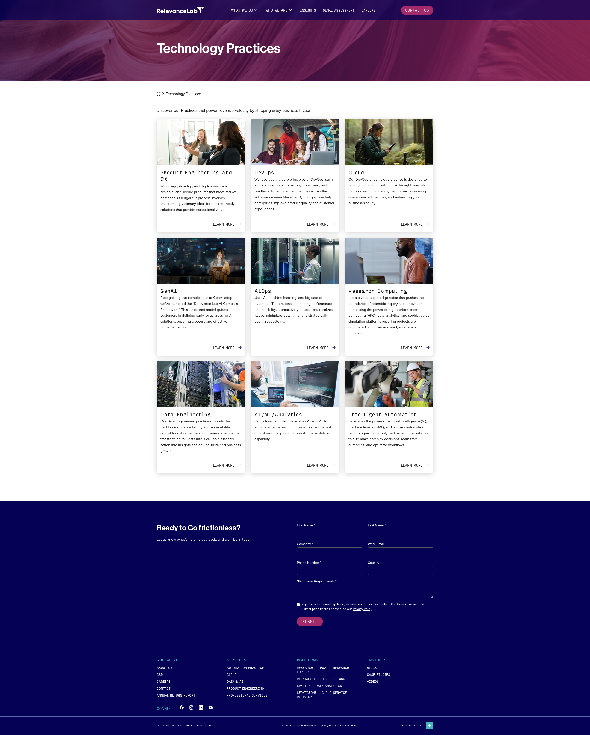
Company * (305, 544)
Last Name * (377, 525)
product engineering (245, 688)
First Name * (306, 525)
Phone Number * (309, 562)
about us (164, 667)
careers (368, 10)
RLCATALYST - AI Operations (321, 678)
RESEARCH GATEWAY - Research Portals (323, 669)
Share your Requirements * (316, 581)
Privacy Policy (362, 609)
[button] (245, 10)
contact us (417, 10)
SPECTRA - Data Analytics (319, 685)
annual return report (176, 695)
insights (308, 10)
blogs (372, 667)
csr (160, 674)
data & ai (235, 681)
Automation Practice (245, 667)
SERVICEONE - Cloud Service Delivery (322, 694)
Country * (374, 562)
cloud (232, 674)
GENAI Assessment (338, 10)
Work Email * (377, 544)
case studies (378, 674)
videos (373, 681)
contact (164, 688)
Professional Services (247, 695)
